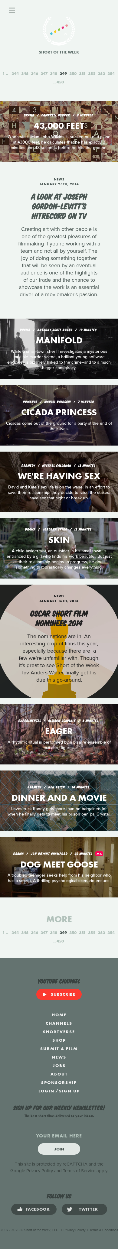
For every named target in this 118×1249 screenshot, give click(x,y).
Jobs (59, 1065)
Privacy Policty (74, 1230)
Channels (59, 1023)
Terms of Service (79, 1170)
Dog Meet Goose (59, 864)
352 (91, 73)
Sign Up (69, 1091)
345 (24, 73)
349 (63, 73)
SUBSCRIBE (63, 994)
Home (59, 1014)
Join (59, 1149)
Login (46, 1091)
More (59, 919)
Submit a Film (59, 1048)
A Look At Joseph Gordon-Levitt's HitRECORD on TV (59, 205)
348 (53, 73)
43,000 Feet (59, 125)
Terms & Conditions (104, 1230)
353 (101, 73)
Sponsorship (59, 1082)
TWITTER (88, 1209)
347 (44, 73)
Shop (59, 1040)
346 (34, 73)
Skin (59, 540)
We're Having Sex (59, 476)
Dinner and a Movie (59, 797)
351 (82, 73)
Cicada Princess (59, 412)
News (59, 1057)
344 (15, 73)
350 (73, 73)
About (59, 1074)
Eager (59, 731)
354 (111, 73)
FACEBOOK (38, 1209)
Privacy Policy (39, 1170)
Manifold (59, 340)
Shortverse (59, 1031)
